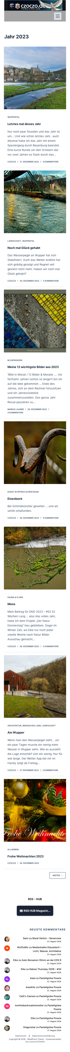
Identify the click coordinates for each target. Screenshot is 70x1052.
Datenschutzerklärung (43, 1035)
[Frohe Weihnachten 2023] (35, 810)
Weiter (56, 875)
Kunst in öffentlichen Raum (23, 492)
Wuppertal (13, 117)
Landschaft (14, 241)
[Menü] (57, 16)
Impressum (20, 1035)
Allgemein (13, 849)
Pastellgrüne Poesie (50, 978)
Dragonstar (29, 1027)
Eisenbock (14, 498)
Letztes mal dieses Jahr (24, 124)
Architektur (14, 725)
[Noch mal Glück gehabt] (35, 201)
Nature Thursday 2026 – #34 (45, 969)
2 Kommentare (50, 770)
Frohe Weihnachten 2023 (25, 856)
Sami (25, 938)
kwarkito (30, 987)
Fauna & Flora (15, 597)
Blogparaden (14, 360)
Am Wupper (15, 732)
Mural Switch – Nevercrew (46, 938)
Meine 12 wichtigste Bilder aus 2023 (33, 367)
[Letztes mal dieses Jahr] (35, 78)
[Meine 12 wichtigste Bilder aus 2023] (35, 321)
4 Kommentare (50, 161)
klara (32, 978)
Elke (15, 960)
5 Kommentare (51, 281)
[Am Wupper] (35, 686)
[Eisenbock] (35, 452)
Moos (11, 604)
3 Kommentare (51, 646)
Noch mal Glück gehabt (23, 248)
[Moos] (35, 558)
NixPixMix (22, 947)
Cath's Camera (27, 996)
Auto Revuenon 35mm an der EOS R (41, 960)
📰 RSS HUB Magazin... (35, 910)
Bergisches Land (32, 725)
